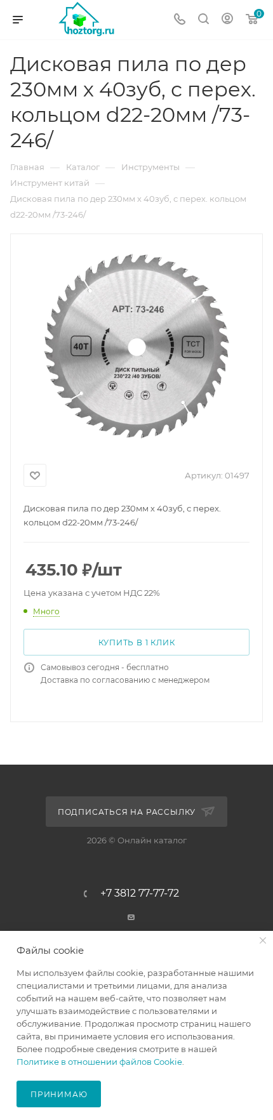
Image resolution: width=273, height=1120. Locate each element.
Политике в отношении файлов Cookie (99, 1062)
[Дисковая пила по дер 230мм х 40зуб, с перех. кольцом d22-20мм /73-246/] (136, 346)
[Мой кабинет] (227, 20)
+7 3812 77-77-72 (139, 893)
